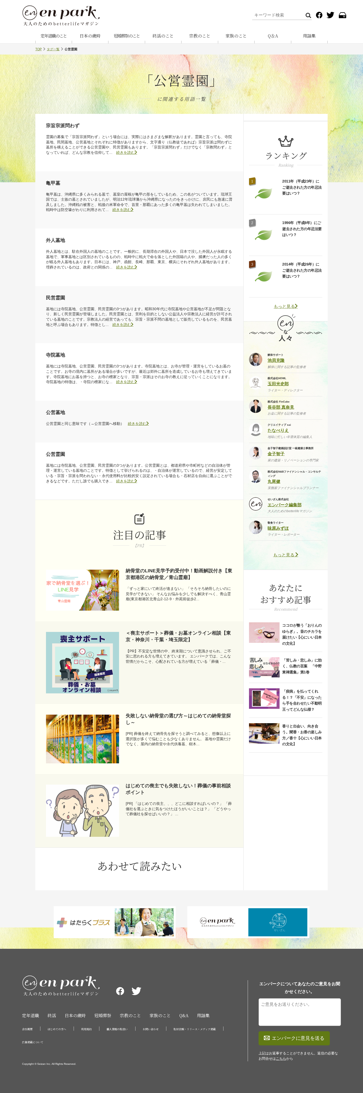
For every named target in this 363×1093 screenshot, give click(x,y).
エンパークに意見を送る (298, 1038)
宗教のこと (199, 36)
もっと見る (284, 306)
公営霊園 (55, 454)
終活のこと (163, 36)
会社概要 (27, 1029)
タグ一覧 (53, 49)
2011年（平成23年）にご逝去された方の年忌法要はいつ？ (302, 187)
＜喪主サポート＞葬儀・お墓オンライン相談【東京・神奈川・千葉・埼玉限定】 (178, 636)
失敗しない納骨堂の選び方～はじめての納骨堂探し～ (178, 719)
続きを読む (125, 152)
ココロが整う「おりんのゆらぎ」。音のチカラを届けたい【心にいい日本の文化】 (302, 634)
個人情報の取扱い (117, 1029)
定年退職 (30, 1015)
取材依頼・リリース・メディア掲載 (195, 1029)
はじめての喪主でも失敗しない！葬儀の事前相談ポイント (178, 789)
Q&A (183, 1015)
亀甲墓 (53, 183)
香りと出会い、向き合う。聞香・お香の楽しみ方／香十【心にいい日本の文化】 (302, 735)
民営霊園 (55, 297)
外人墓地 (55, 240)
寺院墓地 (55, 355)
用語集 (309, 36)
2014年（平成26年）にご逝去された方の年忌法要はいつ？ (302, 270)
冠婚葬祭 (102, 1015)
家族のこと (236, 36)
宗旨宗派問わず (62, 125)
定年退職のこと (54, 36)
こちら (281, 1059)
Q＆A (273, 36)
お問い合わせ (151, 1029)
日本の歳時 (90, 36)
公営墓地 (55, 412)
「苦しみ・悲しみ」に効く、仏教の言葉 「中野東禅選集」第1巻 (302, 666)
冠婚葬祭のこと (127, 36)
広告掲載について (32, 1042)
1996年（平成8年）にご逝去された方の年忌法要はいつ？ (302, 229)
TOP (38, 49)
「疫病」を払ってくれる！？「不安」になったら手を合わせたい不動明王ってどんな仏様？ (302, 700)
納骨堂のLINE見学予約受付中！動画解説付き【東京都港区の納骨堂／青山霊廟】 (179, 574)
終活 (52, 1015)
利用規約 (86, 1029)
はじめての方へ (57, 1029)
